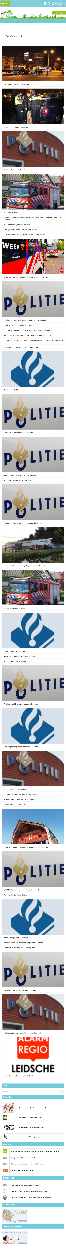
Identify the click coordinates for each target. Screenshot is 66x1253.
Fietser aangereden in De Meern (16, 651)
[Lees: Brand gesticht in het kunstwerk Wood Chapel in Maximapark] (33, 826)
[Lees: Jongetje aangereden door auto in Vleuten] (33, 454)
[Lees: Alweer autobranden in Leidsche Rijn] (33, 106)
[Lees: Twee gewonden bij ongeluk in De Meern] (33, 63)
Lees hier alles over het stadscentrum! (31, 1127)
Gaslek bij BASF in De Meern (14, 608)
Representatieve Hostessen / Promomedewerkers (27, 1164)
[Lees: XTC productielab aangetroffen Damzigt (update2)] (33, 1012)
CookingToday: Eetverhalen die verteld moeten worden (30, 1191)
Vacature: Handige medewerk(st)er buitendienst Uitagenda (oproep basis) (35, 1151)
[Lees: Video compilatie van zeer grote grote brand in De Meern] (33, 545)
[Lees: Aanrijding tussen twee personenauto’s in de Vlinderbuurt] (33, 299)
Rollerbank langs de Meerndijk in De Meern (20, 799)
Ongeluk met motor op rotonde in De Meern (20, 794)
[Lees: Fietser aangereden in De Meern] (33, 630)
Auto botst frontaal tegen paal (15, 661)
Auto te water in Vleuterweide (15, 789)
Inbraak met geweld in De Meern (16, 938)
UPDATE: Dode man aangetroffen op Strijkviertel (22, 890)
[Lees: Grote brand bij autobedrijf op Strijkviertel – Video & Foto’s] (33, 256)
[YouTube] (56, 3)
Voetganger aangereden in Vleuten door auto (21, 747)
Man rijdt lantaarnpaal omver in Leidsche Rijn (21, 230)
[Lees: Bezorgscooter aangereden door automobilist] (33, 969)
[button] (59, 12)
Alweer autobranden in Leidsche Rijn (17, 127)
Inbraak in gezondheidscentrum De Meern (19, 656)
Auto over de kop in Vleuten (14, 213)
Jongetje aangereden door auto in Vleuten (20, 475)
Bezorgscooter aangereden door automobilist (21, 990)
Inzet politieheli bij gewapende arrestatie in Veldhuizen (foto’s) (27, 335)
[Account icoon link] (64, 3)
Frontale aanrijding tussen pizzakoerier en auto (21, 704)
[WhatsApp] (60, 3)
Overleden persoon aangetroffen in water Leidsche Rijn (25, 235)
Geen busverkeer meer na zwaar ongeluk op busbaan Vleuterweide (29, 330)
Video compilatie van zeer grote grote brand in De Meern (25, 566)
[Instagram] (52, 3)
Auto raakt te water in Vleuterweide (17, 480)
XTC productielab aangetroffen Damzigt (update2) (23, 1033)
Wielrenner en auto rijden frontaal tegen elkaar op (22, 347)
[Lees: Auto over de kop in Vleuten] (33, 191)
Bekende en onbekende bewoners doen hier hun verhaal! (37, 1108)
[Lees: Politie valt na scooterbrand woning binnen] (33, 149)
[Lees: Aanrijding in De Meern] (33, 369)
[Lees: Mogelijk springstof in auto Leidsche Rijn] (33, 1055)
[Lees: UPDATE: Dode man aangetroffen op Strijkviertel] (33, 869)
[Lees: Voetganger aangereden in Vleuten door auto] (33, 726)
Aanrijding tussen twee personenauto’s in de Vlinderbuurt (25, 320)
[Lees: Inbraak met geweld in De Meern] (33, 916)
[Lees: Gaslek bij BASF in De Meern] (33, 587)
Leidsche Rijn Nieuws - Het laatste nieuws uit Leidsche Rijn (31, 1197)
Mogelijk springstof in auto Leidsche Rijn (19, 1076)
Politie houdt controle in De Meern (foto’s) (20, 948)
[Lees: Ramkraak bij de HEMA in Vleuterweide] (33, 412)
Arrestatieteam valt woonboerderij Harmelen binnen (23, 943)
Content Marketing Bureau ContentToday (26, 1185)
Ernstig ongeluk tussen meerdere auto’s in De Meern (23, 523)
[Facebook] (45, 3)
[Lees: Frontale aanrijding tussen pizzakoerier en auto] (33, 683)
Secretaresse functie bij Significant (22, 1170)
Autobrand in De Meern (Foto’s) (15, 895)
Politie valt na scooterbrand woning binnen (20, 170)
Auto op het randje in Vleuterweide (17, 225)
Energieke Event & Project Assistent (23, 1158)
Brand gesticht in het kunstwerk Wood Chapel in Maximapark (27, 847)
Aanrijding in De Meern (12, 390)
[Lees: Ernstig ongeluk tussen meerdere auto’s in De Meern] (33, 502)
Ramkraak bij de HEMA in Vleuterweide (18, 433)
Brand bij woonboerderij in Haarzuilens (18, 325)
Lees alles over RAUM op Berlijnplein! (31, 1137)
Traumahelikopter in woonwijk (15, 804)
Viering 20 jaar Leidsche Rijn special (31, 1117)
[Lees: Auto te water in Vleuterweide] (33, 768)
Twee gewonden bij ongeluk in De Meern (19, 84)
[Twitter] (49, 3)
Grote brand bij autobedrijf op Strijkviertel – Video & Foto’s (26, 277)
